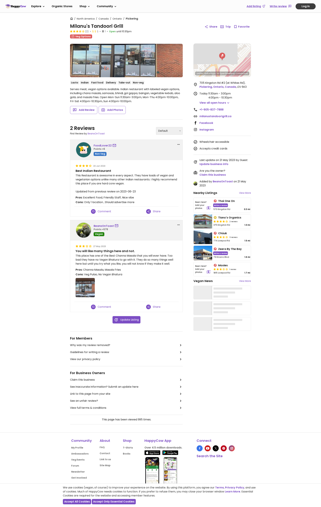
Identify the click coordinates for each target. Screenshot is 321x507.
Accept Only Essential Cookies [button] (113, 501)
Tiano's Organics (229, 217)
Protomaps (210, 73)
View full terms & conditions (88, 408)
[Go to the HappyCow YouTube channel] (208, 448)
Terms (219, 487)
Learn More (232, 491)
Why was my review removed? (90, 345)
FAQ (102, 447)
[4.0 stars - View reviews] (220, 221)
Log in (306, 6)
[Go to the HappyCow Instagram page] (232, 448)
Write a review (220, 205)
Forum (75, 465)
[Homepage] (15, 6)
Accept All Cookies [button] (77, 501)
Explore (36, 6)
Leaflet (199, 73)
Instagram (206, 130)
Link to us (105, 459)
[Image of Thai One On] (203, 205)
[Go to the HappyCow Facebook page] (200, 448)
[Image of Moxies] (203, 269)
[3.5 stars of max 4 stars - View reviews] (77, 31)
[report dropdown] (179, 144)
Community (105, 6)
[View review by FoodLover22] (84, 150)
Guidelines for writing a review (89, 352)
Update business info (213, 164)
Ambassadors (80, 453)
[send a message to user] (115, 146)
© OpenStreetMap (226, 73)
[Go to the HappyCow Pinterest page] (224, 448)
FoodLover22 (103, 145)
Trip (228, 27)
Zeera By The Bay (230, 249)
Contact (105, 453)
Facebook (206, 123)
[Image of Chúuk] (203, 237)
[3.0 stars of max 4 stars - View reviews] (220, 269)
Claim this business (82, 380)
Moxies (223, 265)
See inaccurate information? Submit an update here (104, 387)
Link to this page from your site (90, 394)
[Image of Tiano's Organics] (203, 221)
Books (126, 453)
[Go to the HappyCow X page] (216, 448)
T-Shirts (128, 447)
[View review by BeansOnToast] (84, 230)
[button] (222, 56)
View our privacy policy (85, 359)
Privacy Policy (234, 487)
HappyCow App (157, 440)
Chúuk (222, 233)
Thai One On (226, 201)
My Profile (77, 447)
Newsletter (78, 471)
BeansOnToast (96, 133)
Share (213, 27)
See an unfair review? (84, 401)
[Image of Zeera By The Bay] (203, 253)
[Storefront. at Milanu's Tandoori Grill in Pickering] (126, 60)
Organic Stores (62, 6)
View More (245, 193)
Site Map (105, 465)
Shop (82, 6)
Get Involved (79, 477)
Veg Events (78, 459)
